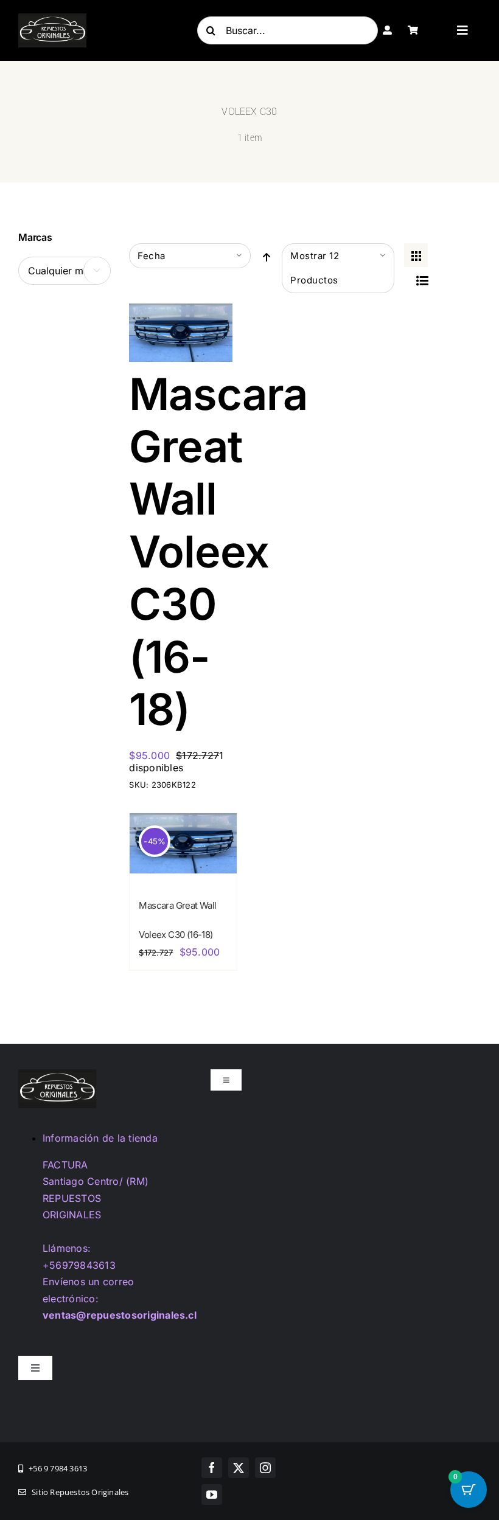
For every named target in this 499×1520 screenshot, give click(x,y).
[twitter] (238, 1467)
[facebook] (211, 1467)
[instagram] (265, 1467)
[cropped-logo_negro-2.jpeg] (52, 18)
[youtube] (211, 1494)
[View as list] (422, 280)
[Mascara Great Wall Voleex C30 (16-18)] (180, 311)
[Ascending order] (266, 256)
